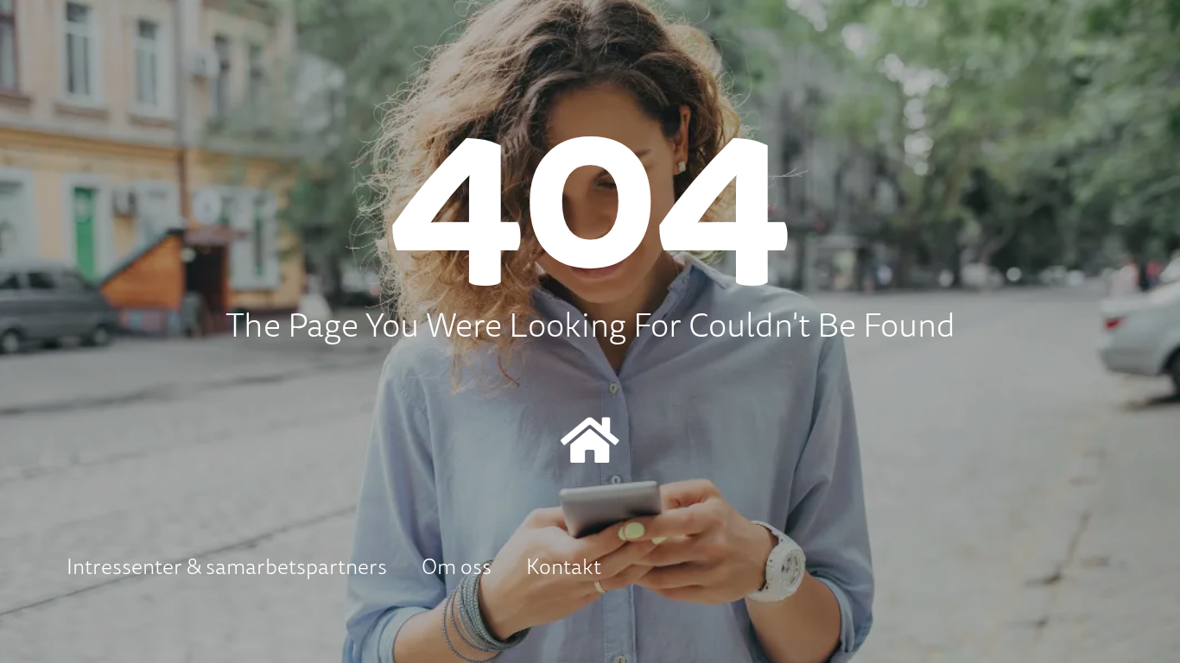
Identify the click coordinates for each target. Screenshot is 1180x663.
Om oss (457, 566)
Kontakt (563, 566)
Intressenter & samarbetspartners (227, 566)
